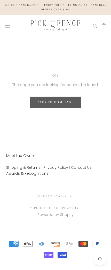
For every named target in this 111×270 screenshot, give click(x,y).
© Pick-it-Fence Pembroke (55, 208)
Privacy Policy (55, 167)
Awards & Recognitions (27, 173)
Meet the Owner (20, 155)
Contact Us (81, 167)
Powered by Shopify (55, 214)
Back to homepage (55, 102)
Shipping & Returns (23, 167)
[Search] (95, 25)
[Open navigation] (7, 25)
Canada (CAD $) (53, 196)
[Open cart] (104, 25)
